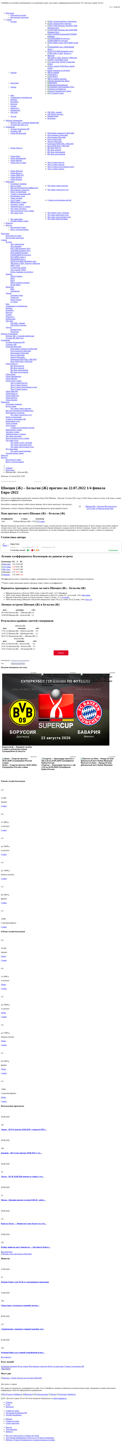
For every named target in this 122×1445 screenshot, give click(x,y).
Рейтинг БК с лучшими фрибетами (20, 336)
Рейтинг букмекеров (9, 334)
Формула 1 (10, 317)
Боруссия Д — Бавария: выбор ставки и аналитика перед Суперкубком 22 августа (17, 749)
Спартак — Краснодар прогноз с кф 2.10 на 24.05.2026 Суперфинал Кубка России (58, 767)
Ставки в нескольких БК (16, 419)
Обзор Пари (10, 374)
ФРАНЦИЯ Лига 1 (18, 259)
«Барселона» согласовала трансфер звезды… (20, 1305)
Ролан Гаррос (15, 300)
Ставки (4, 240)
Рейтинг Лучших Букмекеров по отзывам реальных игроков (30, 1440)
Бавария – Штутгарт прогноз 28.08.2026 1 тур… (21, 1153)
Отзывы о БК (11, 344)
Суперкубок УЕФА (18, 268)
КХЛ (12, 278)
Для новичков (11, 1429)
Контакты (10, 1407)
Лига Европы (15, 246)
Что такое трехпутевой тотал (22, 447)
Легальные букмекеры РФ (16, 1413)
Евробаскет (15, 291)
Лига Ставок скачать (18, 389)
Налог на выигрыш (13, 417)
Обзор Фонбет (11, 400)
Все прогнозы (6, 1252)
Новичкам (5, 402)
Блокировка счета (13, 421)
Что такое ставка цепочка (20, 408)
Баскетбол (10, 287)
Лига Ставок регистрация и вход (23, 387)
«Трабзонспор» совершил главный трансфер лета (22, 1329)
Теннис (9, 293)
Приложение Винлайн (19, 353)
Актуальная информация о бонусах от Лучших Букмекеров (30, 1438)
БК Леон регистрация (19, 372)
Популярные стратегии (15, 413)
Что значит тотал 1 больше (21, 443)
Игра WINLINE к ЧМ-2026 (21, 362)
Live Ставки (11, 426)
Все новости (6, 1357)
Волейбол (10, 310)
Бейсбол (9, 308)
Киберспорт (10, 319)
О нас (8, 1405)
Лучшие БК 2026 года (14, 338)
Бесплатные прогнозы (15, 238)
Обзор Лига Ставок (14, 381)
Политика (14, 332)
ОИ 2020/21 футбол (18, 325)
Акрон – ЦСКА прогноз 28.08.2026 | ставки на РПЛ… (24, 1129)
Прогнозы (5, 234)
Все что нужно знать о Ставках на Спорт (22, 1436)
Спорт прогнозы (12, 1423)
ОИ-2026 (9, 321)
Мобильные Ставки (14, 430)
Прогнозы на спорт (13, 236)
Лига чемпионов (17, 244)
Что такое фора (12, 449)
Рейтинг (9, 1419)
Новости (4, 455)
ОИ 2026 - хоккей (17, 323)
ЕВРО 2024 (15, 266)
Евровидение (15, 330)
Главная (9, 1402)
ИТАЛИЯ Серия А (18, 257)
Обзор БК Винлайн (13, 347)
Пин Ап (89, 599)
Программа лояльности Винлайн (23, 349)
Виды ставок (11, 406)
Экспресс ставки (12, 432)
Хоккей (9, 274)
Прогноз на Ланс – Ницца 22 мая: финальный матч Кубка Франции (96, 764)
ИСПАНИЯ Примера (19, 253)
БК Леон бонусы (17, 366)
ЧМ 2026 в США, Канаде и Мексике (25, 263)
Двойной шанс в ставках (16, 434)
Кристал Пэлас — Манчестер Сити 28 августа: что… (24, 1224)
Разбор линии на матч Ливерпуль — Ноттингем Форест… (26, 1247)
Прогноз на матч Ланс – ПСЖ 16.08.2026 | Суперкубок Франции (96, 680)
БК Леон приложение (19, 370)
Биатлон (9, 312)
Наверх (61, 653)
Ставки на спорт (12, 1411)
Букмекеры (5, 340)
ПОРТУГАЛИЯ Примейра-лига (23, 261)
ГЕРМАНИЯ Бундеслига (20, 255)
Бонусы (4, 458)
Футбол (9, 242)
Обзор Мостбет (12, 391)
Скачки (9, 315)
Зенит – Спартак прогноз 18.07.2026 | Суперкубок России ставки (19, 766)
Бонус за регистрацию (15, 462)
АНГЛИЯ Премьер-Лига (20, 251)
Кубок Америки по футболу (21, 272)
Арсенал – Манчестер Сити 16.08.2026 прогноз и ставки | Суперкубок (55, 683)
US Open (14, 302)
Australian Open (16, 295)
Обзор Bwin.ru (11, 394)
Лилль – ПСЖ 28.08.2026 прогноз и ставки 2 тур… (22, 1177)
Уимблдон (14, 298)
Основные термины (14, 404)
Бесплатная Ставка (13, 460)
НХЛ (12, 280)
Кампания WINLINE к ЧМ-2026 (23, 359)
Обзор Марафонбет (13, 376)
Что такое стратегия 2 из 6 (21, 415)
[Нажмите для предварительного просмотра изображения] (100, 508)
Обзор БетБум (11, 398)
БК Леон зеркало (17, 368)
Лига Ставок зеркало (19, 385)
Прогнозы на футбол (18, 663)
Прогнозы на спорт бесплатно (20, 660)
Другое (9, 327)
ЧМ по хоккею (16, 276)
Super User (14, 544)
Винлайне (86, 595)
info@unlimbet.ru (60, 1398)
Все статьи (6, 1369)
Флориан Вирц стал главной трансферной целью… (23, 1352)
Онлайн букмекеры (13, 1415)
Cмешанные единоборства (16, 306)
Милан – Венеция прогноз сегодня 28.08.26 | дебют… (23, 1200)
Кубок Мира (15, 285)
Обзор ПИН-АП (12, 396)
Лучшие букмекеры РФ (15, 342)
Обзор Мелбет (11, 379)
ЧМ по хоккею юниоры (20, 283)
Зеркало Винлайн (17, 357)
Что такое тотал (12, 440)
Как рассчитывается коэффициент (19, 411)
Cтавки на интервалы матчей (22, 428)
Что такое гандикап (14, 436)
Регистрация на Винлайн (20, 351)
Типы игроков (11, 423)
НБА (12, 289)
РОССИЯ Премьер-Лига (20, 248)
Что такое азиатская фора (20, 451)
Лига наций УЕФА (18, 270)
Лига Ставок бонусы (18, 383)
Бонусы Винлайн (17, 355)
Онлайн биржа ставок (15, 453)
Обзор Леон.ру (12, 364)
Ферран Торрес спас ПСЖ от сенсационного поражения (25, 1282)
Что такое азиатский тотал (21, 445)
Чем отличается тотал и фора (17, 438)
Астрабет (65, 597)
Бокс (8, 304)
